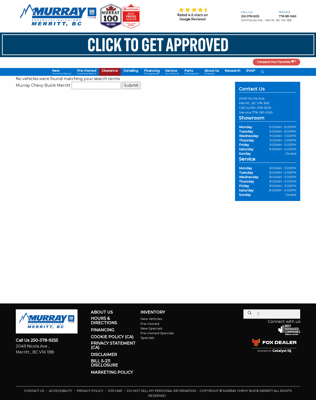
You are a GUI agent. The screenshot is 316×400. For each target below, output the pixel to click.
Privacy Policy (90, 391)
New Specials (151, 328)
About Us (102, 312)
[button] (61, 72)
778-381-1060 (262, 112)
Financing (102, 330)
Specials (147, 338)
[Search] (249, 313)
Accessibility (61, 391)
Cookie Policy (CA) (112, 337)
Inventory (152, 312)
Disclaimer (104, 354)
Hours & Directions (104, 320)
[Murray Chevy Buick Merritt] (58, 16)
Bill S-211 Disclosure (104, 363)
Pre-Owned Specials (157, 333)
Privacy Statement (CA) (113, 345)
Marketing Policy (112, 372)
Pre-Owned (149, 324)
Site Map (115, 391)
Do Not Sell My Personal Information (162, 391)
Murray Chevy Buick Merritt (43, 85)
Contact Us (34, 391)
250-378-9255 (260, 108)
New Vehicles (151, 319)
